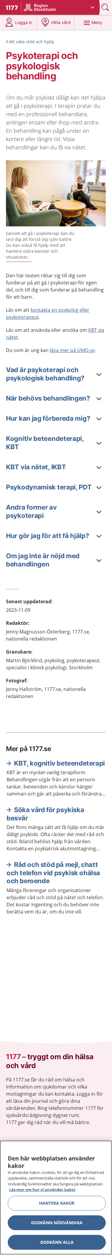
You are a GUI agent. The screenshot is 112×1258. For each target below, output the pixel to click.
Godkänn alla (57, 1242)
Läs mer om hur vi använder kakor (42, 1189)
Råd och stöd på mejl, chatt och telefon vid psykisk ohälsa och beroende (53, 873)
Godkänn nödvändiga (57, 1222)
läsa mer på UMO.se (72, 350)
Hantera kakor (56, 1203)
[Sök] (106, 7)
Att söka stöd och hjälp (31, 41)
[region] (56, 1197)
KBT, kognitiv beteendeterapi (59, 763)
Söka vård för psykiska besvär (45, 814)
